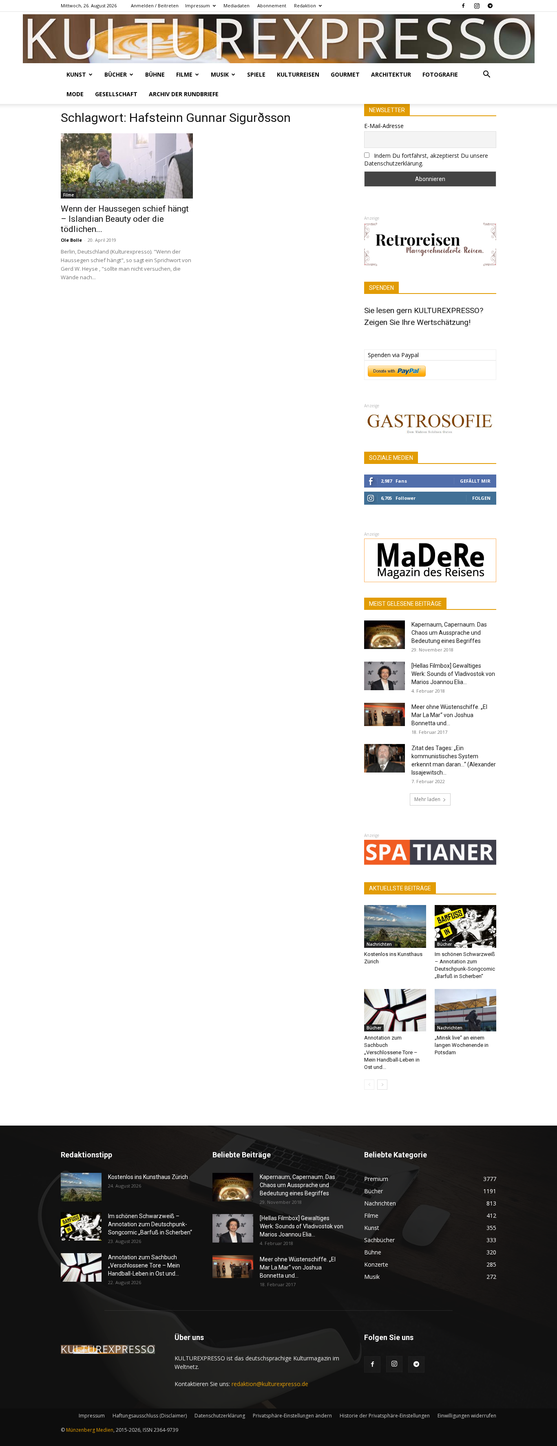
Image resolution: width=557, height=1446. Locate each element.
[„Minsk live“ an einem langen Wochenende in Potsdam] (466, 1010)
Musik (220, 74)
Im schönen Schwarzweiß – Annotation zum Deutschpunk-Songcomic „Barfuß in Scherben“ (150, 1224)
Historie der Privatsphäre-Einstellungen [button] (385, 1415)
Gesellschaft (116, 94)
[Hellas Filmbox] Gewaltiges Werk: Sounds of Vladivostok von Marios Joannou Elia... (453, 673)
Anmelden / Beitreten (155, 5)
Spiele (256, 74)
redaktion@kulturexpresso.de (270, 1384)
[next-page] (382, 1085)
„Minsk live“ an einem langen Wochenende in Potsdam (461, 1045)
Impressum (197, 5)
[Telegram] (490, 5)
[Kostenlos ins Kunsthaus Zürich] (395, 926)
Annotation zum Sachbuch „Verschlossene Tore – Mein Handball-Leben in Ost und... (392, 1052)
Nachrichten (379, 944)
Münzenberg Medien (89, 1429)
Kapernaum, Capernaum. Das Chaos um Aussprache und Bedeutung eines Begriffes (449, 632)
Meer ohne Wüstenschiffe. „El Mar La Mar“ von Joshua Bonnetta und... (449, 715)
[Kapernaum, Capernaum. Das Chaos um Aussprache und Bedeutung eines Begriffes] (384, 634)
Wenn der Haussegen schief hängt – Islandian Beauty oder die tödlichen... (125, 219)
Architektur (391, 74)
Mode (75, 94)
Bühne (155, 74)
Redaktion (305, 5)
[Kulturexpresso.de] (279, 38)
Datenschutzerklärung (220, 1415)
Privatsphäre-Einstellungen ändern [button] (292, 1415)
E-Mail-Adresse (384, 126)
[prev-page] (369, 1085)
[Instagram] (477, 5)
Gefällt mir (475, 481)
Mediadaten (236, 5)
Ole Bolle (71, 240)
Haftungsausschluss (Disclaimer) (150, 1415)
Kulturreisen (298, 74)
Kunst (76, 74)
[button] (486, 75)
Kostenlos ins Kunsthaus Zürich (148, 1177)
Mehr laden (427, 799)
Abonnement (271, 5)
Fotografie (440, 74)
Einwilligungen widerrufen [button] (467, 1415)
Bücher (115, 74)
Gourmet (345, 74)
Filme (184, 74)
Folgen (481, 498)
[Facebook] (463, 5)
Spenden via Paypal (393, 355)
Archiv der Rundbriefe (184, 94)
